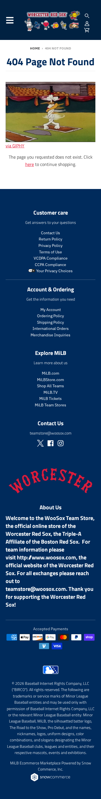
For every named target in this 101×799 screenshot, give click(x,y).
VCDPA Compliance (51, 258)
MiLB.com (50, 373)
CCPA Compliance (50, 264)
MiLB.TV (50, 392)
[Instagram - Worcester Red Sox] (60, 443)
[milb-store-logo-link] (50, 675)
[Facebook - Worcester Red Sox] (50, 443)
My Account (50, 309)
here (29, 164)
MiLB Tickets (50, 398)
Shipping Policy (50, 322)
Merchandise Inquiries (50, 334)
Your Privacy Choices (54, 270)
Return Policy (50, 239)
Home (35, 48)
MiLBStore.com (50, 379)
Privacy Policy (50, 245)
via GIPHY (15, 145)
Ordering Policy (50, 315)
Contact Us (50, 232)
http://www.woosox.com (46, 557)
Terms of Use (50, 252)
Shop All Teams (50, 385)
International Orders (51, 328)
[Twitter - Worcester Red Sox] (40, 443)
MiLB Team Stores (50, 405)
